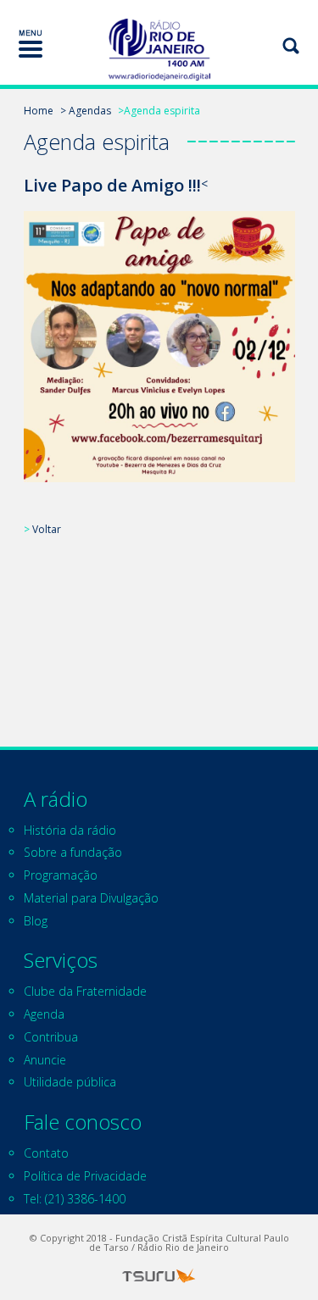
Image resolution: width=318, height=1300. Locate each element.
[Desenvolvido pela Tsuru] (159, 1276)
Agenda (44, 1014)
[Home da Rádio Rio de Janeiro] (159, 50)
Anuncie (45, 1060)
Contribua (51, 1037)
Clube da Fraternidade (85, 991)
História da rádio (70, 830)
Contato (46, 1153)
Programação (61, 875)
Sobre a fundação (73, 852)
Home (38, 110)
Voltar (46, 529)
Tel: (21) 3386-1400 (75, 1199)
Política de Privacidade (85, 1176)
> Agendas (85, 110)
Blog (35, 921)
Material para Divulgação (91, 898)
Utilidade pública (70, 1082)
